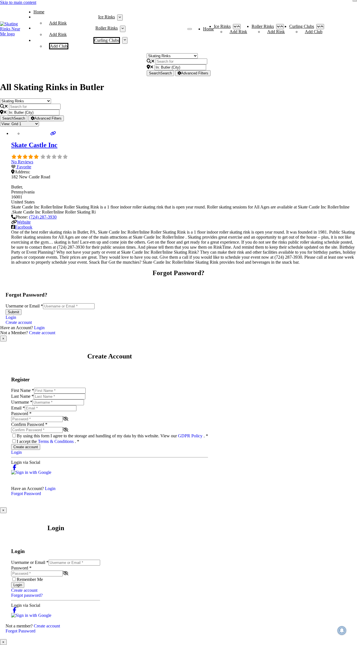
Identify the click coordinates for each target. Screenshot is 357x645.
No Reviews (22, 161)
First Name (22, 390)
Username (21, 402)
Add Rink (58, 23)
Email (18, 408)
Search (160, 73)
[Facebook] (14, 467)
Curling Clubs (106, 40)
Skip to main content (18, 2)
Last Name (22, 396)
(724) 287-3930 (43, 217)
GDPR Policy (191, 435)
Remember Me (30, 579)
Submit (13, 312)
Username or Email (24, 306)
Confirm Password (29, 424)
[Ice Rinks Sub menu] (119, 17)
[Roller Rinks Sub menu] (122, 29)
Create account (19, 322)
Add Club (58, 46)
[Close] (355, 1)
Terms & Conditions (56, 441)
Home (38, 11)
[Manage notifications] (341, 630)
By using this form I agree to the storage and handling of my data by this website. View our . (112, 435)
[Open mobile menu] (189, 29)
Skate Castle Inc (34, 145)
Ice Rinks (106, 16)
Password (21, 413)
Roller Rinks (106, 28)
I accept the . (48, 441)
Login (11, 317)
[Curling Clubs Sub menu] (124, 40)
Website (24, 222)
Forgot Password (26, 493)
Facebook (23, 227)
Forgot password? (27, 595)
